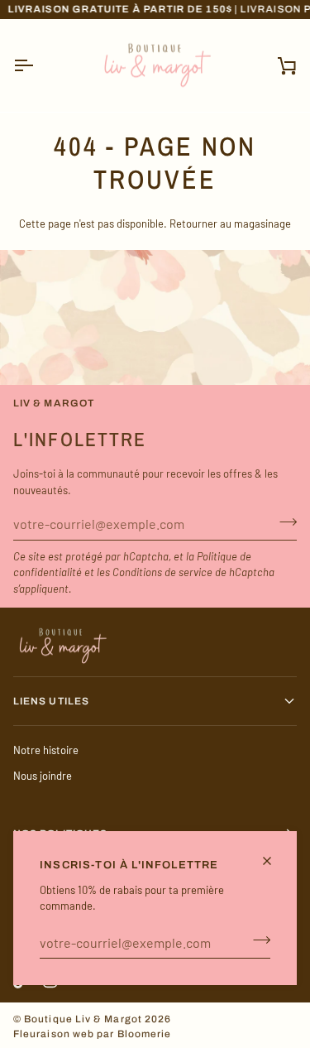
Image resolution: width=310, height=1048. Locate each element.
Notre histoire (46, 750)
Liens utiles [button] (51, 701)
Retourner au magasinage (230, 223)
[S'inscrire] (256, 940)
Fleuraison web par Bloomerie (92, 1034)
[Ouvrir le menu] (38, 66)
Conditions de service (162, 572)
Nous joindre (42, 775)
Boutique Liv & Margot (83, 1019)
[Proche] (274, 861)
